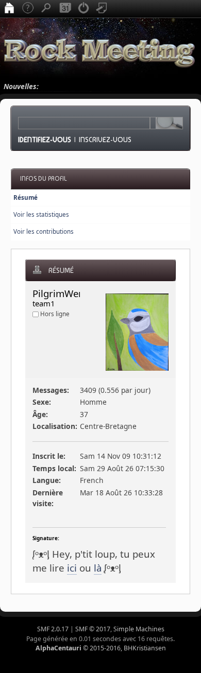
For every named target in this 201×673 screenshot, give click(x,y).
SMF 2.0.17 (53, 629)
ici (72, 567)
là (98, 567)
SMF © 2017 (92, 629)
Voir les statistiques (41, 214)
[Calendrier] (65, 9)
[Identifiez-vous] (83, 9)
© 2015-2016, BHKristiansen (101, 648)
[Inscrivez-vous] (102, 9)
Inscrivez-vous (105, 139)
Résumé (25, 197)
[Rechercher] (46, 9)
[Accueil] (9, 9)
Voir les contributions (43, 231)
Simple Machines (138, 629)
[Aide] (28, 9)
